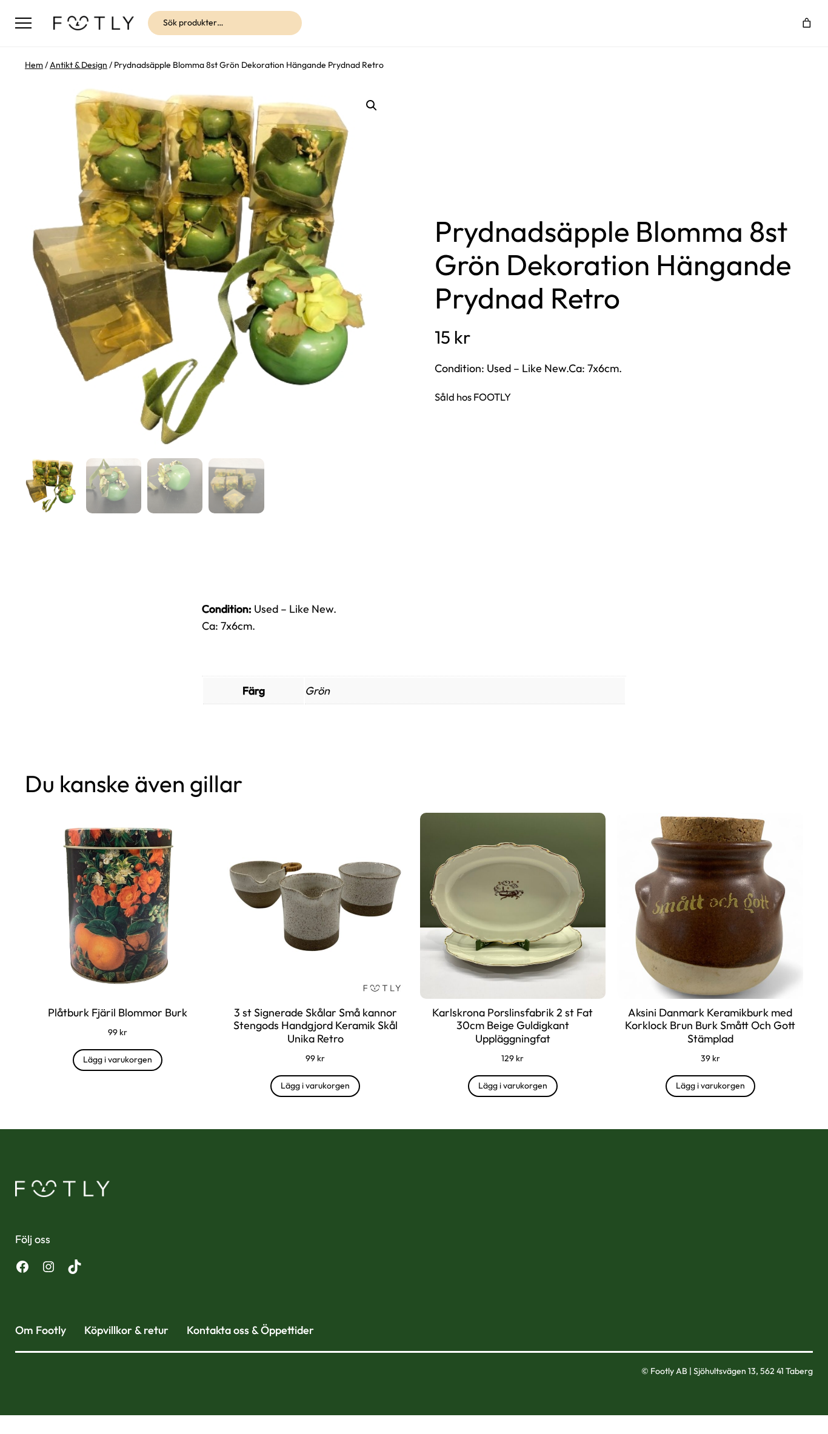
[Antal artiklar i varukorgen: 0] (807, 23)
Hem (34, 64)
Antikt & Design (78, 64)
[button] (371, 105)
